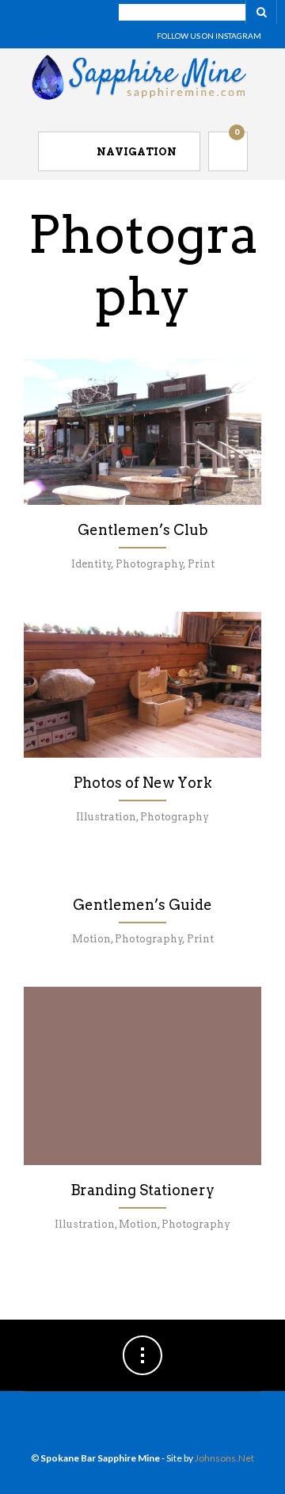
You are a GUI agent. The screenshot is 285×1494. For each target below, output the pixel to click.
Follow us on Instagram (209, 35)
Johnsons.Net (224, 1458)
